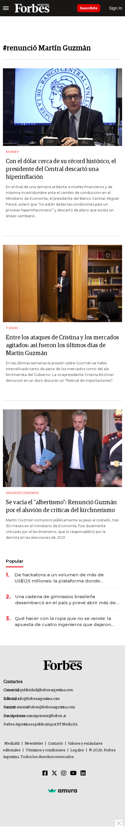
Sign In (115, 8)
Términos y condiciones (45, 750)
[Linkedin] (83, 773)
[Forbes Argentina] (32, 8)
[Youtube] (73, 773)
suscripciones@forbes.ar (46, 716)
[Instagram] (63, 773)
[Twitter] (54, 773)
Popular (14, 561)
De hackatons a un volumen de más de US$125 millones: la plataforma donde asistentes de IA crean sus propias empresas (65, 578)
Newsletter (34, 744)
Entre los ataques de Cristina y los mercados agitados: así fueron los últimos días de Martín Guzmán (62, 345)
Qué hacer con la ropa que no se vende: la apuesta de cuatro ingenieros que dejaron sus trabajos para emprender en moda (63, 621)
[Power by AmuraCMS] (62, 790)
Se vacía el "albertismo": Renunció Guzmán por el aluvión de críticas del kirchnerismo (61, 506)
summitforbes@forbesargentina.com (46, 707)
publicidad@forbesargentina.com (46, 690)
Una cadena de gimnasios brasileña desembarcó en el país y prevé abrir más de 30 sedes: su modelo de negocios (65, 600)
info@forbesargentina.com (39, 699)
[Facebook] (45, 773)
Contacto (55, 744)
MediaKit (12, 744)
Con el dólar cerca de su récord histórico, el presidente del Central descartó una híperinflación (61, 169)
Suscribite (88, 8)
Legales (77, 750)
